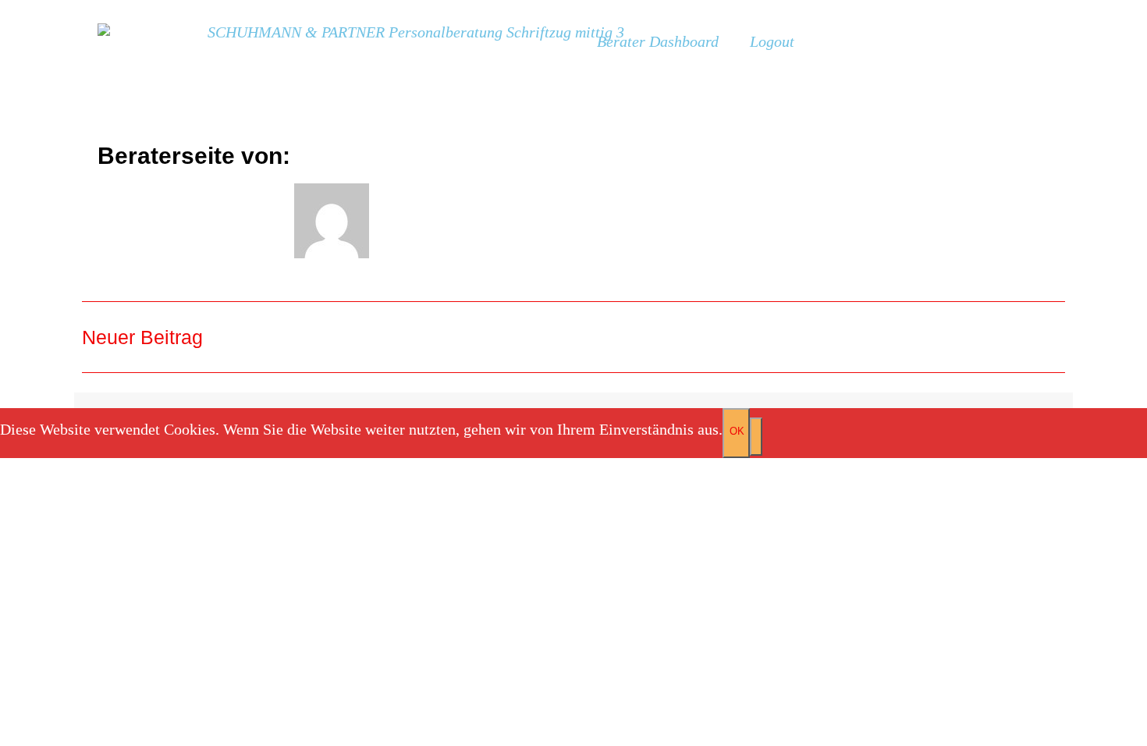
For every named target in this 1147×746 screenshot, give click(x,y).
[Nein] (756, 436)
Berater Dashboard (658, 41)
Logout (772, 41)
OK (737, 431)
